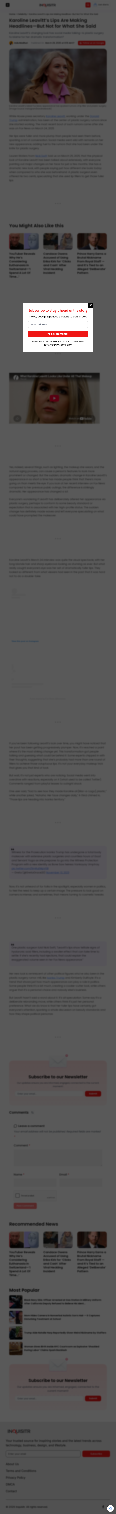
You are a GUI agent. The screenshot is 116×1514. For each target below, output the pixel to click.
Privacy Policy (64, 345)
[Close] (90, 305)
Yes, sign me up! (58, 334)
